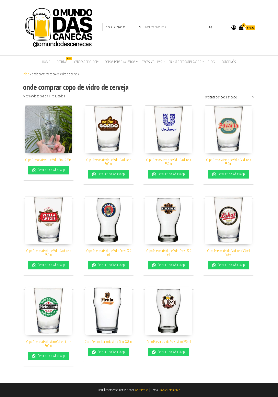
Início (26, 74)
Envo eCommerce (169, 389)
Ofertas (63, 60)
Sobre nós (228, 61)
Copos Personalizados (120, 61)
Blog (211, 61)
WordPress (141, 389)
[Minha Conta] (233, 27)
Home (46, 61)
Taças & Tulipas (152, 61)
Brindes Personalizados (185, 61)
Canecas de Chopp (86, 61)
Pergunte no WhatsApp (51, 169)
